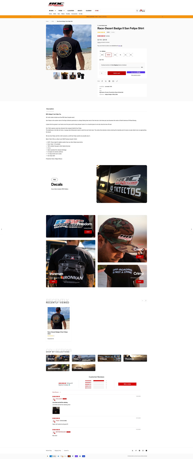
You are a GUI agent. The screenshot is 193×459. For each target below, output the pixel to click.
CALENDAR (88, 10)
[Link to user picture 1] (56, 410)
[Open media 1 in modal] (68, 47)
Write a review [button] (127, 384)
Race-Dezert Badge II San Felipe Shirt (58, 333)
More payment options (135, 75)
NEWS (52, 10)
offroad (116, 92)
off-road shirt (111, 92)
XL (120, 54)
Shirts (116, 94)
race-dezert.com (102, 25)
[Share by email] (113, 81)
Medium (108, 54)
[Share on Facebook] (102, 81)
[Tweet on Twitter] (106, 81)
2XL (125, 54)
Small (102, 54)
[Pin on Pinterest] (109, 81)
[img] (56, 396)
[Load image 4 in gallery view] (80, 75)
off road (106, 92)
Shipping (99, 42)
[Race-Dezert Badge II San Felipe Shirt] (58, 326)
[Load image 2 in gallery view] (64, 75)
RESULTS (80, 10)
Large (115, 54)
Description (50, 109)
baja (100, 92)
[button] (137, 11)
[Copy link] (117, 81)
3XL (131, 54)
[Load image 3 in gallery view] (72, 75)
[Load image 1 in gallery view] (56, 75)
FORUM (60, 10)
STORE (96, 10)
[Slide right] (162, 16)
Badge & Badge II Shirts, (110, 94)
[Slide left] (30, 16)
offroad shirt (120, 92)
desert (102, 92)
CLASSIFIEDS (70, 10)
